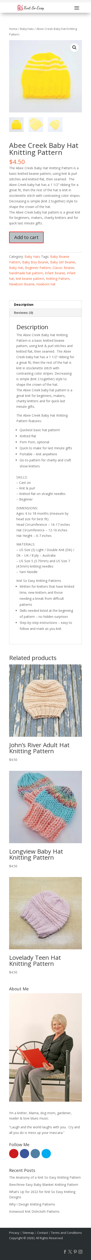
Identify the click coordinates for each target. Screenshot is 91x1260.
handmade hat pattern (26, 273)
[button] (74, 47)
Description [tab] (23, 304)
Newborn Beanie (22, 284)
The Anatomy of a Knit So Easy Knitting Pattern (45, 1177)
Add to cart (26, 237)
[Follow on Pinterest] (75, 1252)
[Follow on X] (70, 1252)
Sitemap (28, 1233)
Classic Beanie (63, 267)
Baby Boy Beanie (35, 262)
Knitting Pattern (58, 278)
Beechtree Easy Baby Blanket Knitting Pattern (43, 1184)
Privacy (14, 1233)
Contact (42, 1233)
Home (13, 29)
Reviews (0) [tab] (23, 312)
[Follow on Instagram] (80, 1252)
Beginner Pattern (38, 267)
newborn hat (46, 284)
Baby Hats (27, 29)
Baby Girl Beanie (62, 262)
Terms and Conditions (66, 1233)
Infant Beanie (55, 273)
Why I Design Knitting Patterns (32, 1204)
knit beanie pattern (30, 278)
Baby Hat (16, 267)
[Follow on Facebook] (65, 1252)
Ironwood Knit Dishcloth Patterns (34, 1211)
